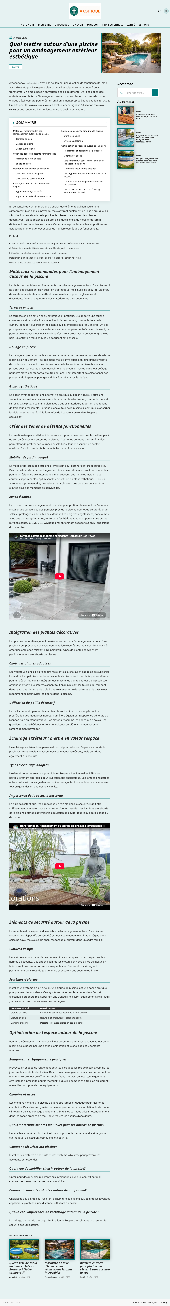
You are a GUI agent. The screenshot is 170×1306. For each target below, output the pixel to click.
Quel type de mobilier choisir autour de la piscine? (85, 175)
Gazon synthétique (25, 148)
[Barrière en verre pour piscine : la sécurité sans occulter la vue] (95, 1249)
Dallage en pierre (24, 143)
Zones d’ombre (23, 163)
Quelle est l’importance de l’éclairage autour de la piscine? (82, 191)
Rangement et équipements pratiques (83, 150)
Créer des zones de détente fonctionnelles (34, 153)
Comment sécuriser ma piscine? (80, 168)
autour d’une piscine (30, 83)
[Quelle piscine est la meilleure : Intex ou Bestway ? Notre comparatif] (24, 1249)
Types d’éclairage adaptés (29, 191)
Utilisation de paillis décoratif (30, 178)
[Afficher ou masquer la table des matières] (71, 122)
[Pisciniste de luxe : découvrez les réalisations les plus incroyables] (60, 1249)
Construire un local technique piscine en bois (146, 116)
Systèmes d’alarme (73, 141)
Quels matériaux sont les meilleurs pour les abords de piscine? (84, 162)
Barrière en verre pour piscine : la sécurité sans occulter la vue (95, 1267)
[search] (159, 11)
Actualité (13, 1277)
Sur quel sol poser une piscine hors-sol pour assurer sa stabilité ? (147, 160)
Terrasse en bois (24, 139)
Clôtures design (72, 136)
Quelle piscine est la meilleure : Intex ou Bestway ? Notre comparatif (23, 1267)
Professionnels (51, 1277)
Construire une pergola (38, 523)
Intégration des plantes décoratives (31, 168)
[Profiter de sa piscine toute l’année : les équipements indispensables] (126, 137)
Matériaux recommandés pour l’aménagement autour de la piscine (31, 132)
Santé (15, 67)
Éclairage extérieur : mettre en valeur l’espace (31, 185)
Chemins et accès (73, 155)
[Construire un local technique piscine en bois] (126, 115)
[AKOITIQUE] (85, 11)
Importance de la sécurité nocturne (33, 196)
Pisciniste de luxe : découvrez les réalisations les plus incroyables (58, 1267)
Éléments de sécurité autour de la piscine (82, 131)
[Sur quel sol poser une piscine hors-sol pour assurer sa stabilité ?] (126, 159)
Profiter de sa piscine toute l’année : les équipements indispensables (147, 138)
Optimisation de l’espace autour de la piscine (83, 145)
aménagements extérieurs (40, 105)
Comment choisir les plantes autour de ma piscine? (83, 183)
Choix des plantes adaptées (30, 173)
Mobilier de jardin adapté (28, 158)
